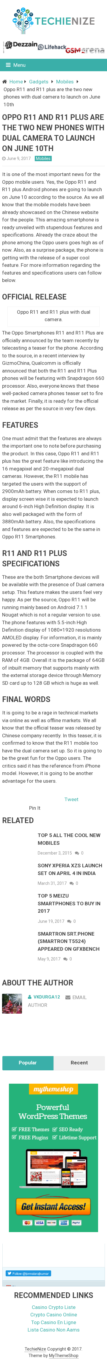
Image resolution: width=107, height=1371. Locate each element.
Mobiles (65, 82)
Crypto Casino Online (53, 1315)
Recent (79, 1063)
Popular (28, 1063)
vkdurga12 (47, 997)
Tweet (71, 799)
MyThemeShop (63, 1355)
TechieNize (35, 1349)
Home (16, 82)
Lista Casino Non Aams (54, 1330)
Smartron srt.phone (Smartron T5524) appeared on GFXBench (69, 941)
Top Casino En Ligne (53, 1322)
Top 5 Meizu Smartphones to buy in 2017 (69, 903)
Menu (19, 65)
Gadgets (38, 82)
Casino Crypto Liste (53, 1307)
